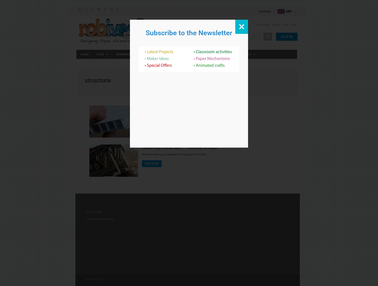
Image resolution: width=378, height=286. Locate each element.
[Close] (241, 27)
